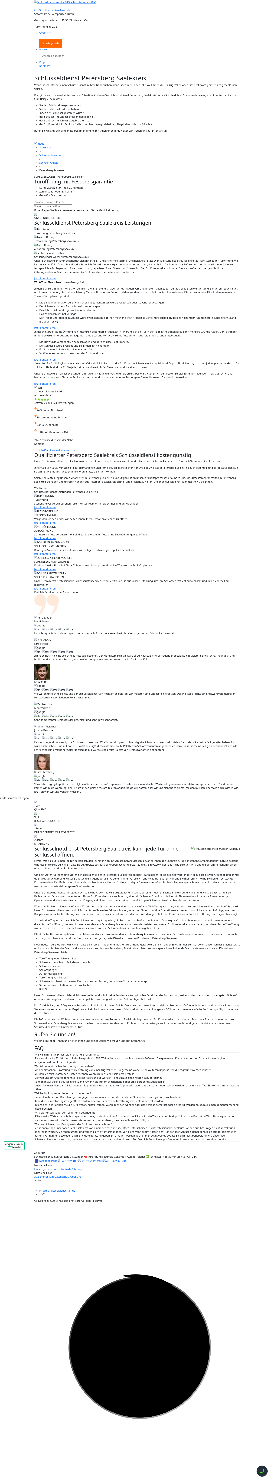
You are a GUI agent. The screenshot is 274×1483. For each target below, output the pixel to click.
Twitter (73, 1161)
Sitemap (77, 1169)
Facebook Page (48, 1161)
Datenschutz (62, 1176)
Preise (43, 49)
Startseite (45, 33)
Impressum (47, 1176)
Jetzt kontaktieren (45, 278)
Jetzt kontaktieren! (45, 507)
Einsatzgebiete (50, 43)
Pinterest (97, 1161)
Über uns (75, 1176)
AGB (36, 1176)
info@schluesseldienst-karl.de (52, 10)
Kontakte (44, 66)
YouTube (121, 1161)
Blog (42, 62)
